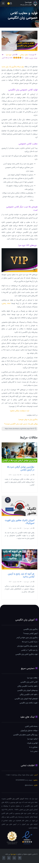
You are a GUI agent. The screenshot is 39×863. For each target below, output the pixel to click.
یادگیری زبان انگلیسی (30, 629)
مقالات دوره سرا (32, 677)
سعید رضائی (23, 54)
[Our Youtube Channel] (9, 858)
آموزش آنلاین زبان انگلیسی (15, 798)
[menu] (3, 3)
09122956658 (20, 780)
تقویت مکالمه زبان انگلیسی (28, 702)
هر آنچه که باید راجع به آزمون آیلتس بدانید (21, 575)
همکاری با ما (33, 747)
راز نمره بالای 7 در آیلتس (29, 650)
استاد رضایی (6, 303)
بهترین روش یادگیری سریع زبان (27, 646)
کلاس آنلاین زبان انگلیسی (29, 682)
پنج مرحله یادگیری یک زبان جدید (13, 66)
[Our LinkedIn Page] (14, 858)
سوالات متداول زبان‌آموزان (29, 730)
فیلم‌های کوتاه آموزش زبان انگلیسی (26, 698)
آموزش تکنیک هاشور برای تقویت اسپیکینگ (19, 522)
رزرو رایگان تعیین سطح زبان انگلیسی (25, 734)
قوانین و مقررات (32, 743)
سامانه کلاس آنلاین (31, 726)
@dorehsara (29, 785)
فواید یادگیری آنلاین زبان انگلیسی (26, 654)
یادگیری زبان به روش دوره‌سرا (28, 419)
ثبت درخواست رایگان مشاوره (19, 410)
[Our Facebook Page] (3, 858)
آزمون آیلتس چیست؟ (30, 633)
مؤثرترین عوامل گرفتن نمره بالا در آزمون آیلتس (20, 468)
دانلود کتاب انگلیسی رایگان (28, 694)
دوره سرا (8, 54)
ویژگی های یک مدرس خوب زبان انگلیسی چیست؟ (20, 424)
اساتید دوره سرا (32, 739)
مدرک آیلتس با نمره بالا (29, 641)
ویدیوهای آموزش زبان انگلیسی (27, 690)
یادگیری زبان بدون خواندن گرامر (27, 637)
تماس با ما (33, 751)
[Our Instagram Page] (20, 858)
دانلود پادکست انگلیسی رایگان (27, 686)
